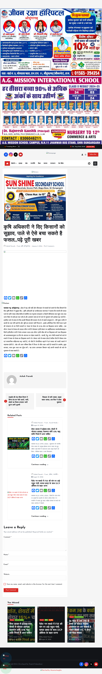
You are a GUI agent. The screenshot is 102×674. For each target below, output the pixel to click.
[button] (90, 603)
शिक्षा (39, 163)
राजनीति (33, 163)
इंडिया (50, 474)
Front (18, 246)
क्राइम (20, 163)
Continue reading (39, 464)
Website (6, 574)
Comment (7, 537)
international (19, 620)
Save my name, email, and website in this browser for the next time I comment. (34, 584)
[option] (21, 625)
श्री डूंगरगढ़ (27, 246)
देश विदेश (61, 163)
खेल (26, 163)
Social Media (53, 423)
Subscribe (93, 154)
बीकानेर (13, 163)
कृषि (22, 246)
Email (6, 564)
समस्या (45, 163)
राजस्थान (52, 163)
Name (6, 554)
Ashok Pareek (10, 246)
